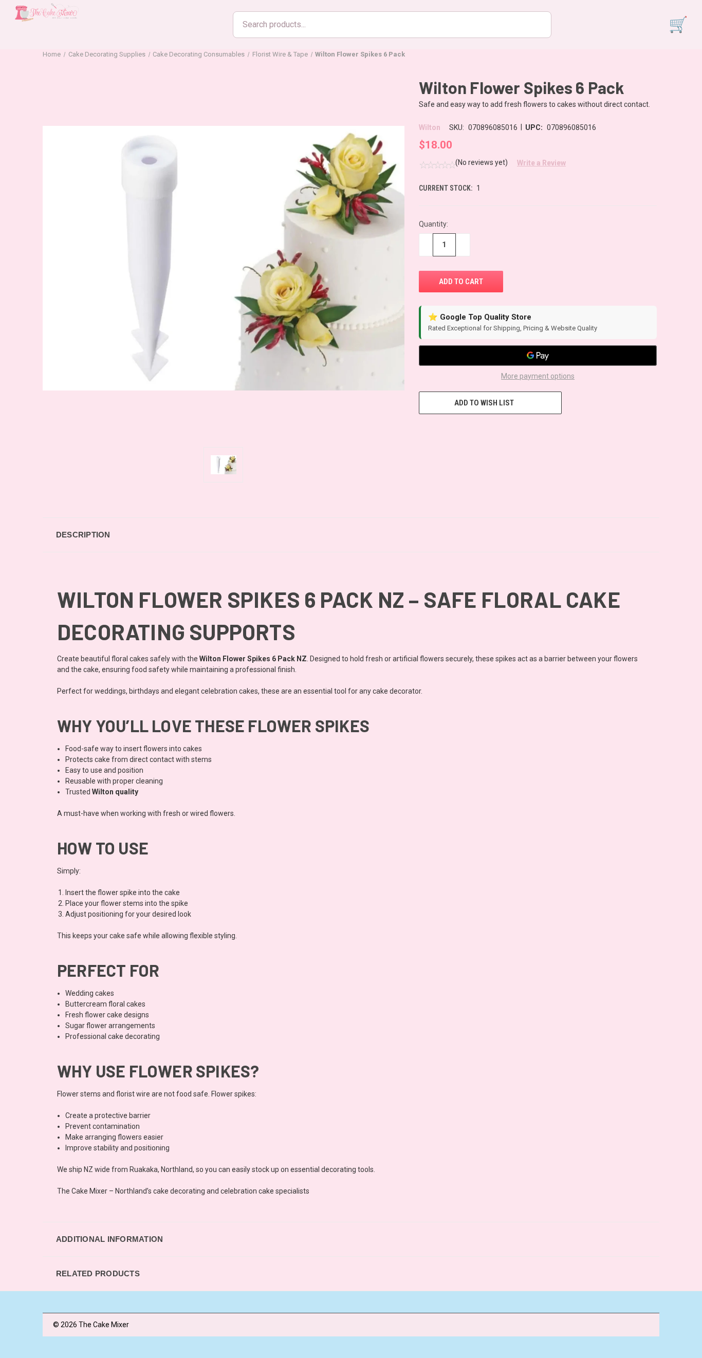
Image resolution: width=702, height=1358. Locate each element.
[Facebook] (424, 433)
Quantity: (433, 224)
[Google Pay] (538, 355)
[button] (537, 163)
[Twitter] (481, 433)
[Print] (462, 433)
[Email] (443, 433)
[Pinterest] (500, 433)
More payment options (538, 376)
